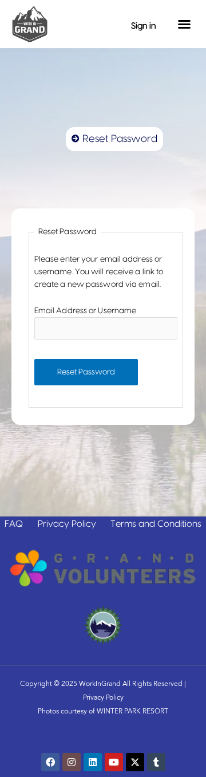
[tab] (114, 139)
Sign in (143, 26)
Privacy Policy (67, 523)
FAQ (14, 523)
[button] (184, 24)
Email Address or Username (85, 311)
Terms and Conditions (155, 523)
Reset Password (86, 372)
